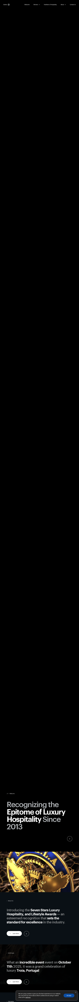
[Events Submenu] (8, 4)
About (62, 4)
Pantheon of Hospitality (50, 4)
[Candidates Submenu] (39, 4)
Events (5, 4)
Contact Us (73, 4)
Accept (69, 995)
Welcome (27, 4)
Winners (36, 4)
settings (28, 997)
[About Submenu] (65, 4)
